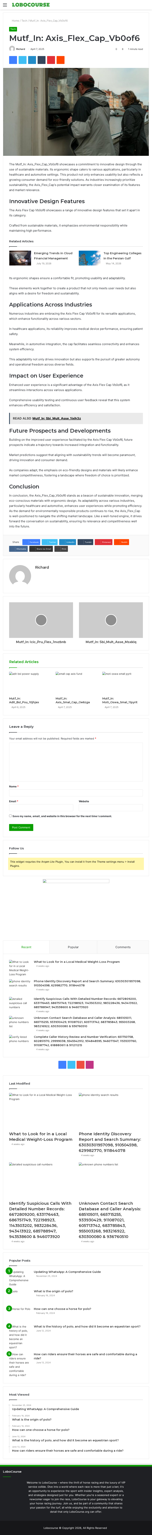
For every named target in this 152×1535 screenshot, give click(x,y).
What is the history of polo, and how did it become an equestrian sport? (87, 1326)
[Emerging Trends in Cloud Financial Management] (20, 258)
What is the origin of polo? (53, 1291)
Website (84, 801)
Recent (26, 947)
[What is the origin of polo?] (20, 1296)
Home (15, 20)
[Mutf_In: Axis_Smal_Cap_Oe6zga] (76, 683)
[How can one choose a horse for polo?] (20, 1314)
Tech (24, 20)
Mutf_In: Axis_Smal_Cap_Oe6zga (73, 700)
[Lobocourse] (31, 5)
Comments (123, 947)
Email (13, 801)
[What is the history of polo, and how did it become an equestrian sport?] (20, 1337)
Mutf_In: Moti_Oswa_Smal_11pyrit (120, 700)
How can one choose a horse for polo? (62, 1309)
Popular (73, 947)
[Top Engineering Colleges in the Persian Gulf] (90, 258)
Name (14, 786)
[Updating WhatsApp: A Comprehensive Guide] (20, 1278)
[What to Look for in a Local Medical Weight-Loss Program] (20, 968)
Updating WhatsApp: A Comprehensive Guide (67, 1272)
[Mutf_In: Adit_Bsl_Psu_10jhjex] (29, 683)
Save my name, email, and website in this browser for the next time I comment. (62, 816)
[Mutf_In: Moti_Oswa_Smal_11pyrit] (122, 683)
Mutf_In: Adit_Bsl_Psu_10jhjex (24, 700)
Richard (20, 49)
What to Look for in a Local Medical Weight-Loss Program (77, 962)
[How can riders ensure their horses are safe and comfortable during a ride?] (20, 1364)
